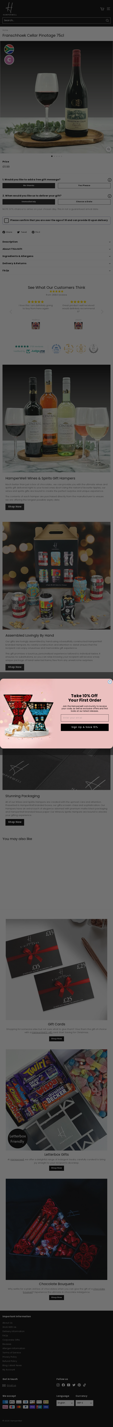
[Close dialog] (110, 682)
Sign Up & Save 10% (85, 727)
